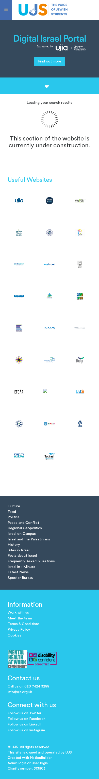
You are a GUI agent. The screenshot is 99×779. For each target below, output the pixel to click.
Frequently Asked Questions (31, 561)
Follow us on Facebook (26, 719)
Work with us (18, 612)
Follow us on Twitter (24, 713)
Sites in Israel (18, 550)
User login (40, 763)
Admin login (17, 763)
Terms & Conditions (24, 624)
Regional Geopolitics (25, 528)
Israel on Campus (22, 534)
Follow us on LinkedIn (25, 724)
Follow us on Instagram (26, 730)
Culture (14, 506)
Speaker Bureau (20, 578)
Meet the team (20, 618)
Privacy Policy (19, 629)
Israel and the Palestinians (29, 539)
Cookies (14, 635)
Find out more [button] (49, 61)
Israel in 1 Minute (21, 567)
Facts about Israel (22, 555)
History (14, 545)
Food (12, 512)
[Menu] (6, 10)
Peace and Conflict (23, 523)
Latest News (18, 572)
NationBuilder (41, 758)
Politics (14, 517)
